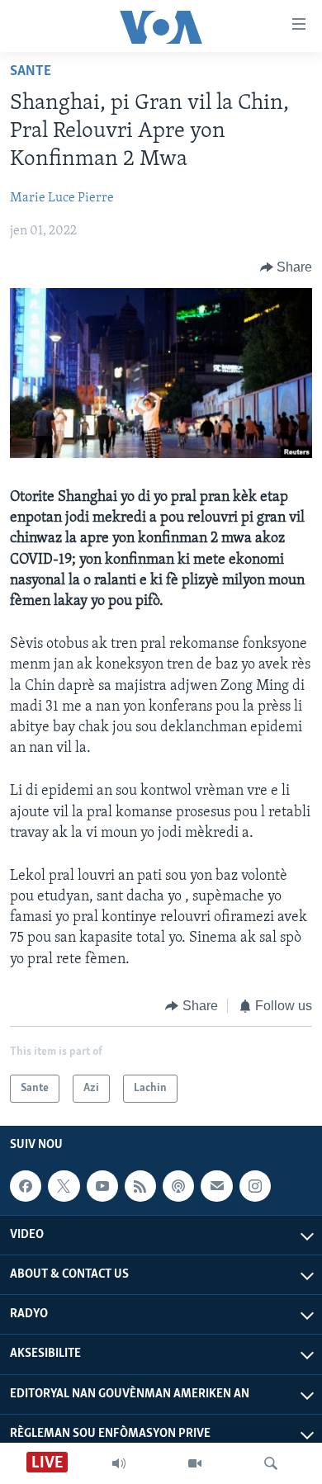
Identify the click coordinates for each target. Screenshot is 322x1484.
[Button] (286, 267)
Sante (30, 71)
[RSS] (140, 1186)
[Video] (195, 1463)
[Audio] (119, 1463)
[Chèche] (271, 1463)
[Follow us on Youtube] (102, 1186)
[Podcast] (178, 1186)
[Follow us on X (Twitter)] (63, 1186)
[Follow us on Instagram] (255, 1186)
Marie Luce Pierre (62, 198)
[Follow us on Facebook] (25, 1186)
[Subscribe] (216, 1186)
